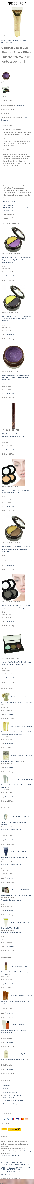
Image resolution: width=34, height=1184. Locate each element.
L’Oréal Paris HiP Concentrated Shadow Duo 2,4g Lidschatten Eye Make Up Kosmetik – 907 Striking (16, 319)
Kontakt (5, 1089)
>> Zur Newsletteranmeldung (10, 1155)
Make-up (16, 41)
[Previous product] (2, 82)
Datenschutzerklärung (10, 1104)
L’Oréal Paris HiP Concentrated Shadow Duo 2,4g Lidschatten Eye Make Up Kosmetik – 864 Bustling (16, 549)
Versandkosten (20, 105)
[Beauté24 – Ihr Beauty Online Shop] (17, 3)
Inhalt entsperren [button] (8, 205)
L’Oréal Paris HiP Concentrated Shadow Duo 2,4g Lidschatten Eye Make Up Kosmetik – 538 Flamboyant (16, 260)
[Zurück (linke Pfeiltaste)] (0, 1183)
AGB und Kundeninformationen (13, 1101)
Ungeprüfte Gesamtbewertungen (11, 829)
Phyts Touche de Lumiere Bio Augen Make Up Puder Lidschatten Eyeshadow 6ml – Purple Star (16, 377)
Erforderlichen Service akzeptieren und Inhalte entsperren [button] (15, 209)
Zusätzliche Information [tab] (12, 129)
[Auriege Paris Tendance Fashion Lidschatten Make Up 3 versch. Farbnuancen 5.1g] (5, 89)
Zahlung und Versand (10, 1092)
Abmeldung (27, 1151)
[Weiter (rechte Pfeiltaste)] (2, 1183)
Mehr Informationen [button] (9, 201)
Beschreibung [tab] (7, 125)
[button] (31, 3)
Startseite (6, 41)
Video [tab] (15, 125)
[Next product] (2, 69)
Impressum (6, 1085)
